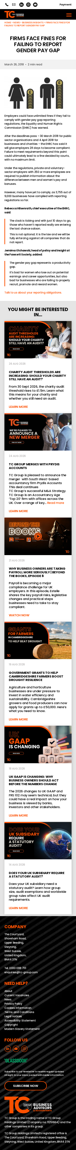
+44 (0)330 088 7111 (6, 4)
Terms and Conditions (19, 1012)
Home (7, 22)
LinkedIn (21, 4)
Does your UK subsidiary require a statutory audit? (38, 868)
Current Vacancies (16, 995)
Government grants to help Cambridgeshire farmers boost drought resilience (38, 674)
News (16, 22)
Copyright (11, 1025)
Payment (66, 4)
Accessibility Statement (20, 1020)
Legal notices (13, 1016)
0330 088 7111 (17, 968)
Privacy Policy (13, 1004)
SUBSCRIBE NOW (25, 1086)
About (8, 991)
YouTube (35, 4)
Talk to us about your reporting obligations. (33, 292)
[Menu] (69, 14)
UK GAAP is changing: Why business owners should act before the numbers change (38, 774)
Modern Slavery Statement (22, 1029)
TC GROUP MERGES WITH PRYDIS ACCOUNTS (38, 465)
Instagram (28, 4)
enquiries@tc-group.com (13, 4)
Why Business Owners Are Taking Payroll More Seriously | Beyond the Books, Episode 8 (38, 570)
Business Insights (32, 22)
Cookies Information (17, 1008)
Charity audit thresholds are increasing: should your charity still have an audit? (38, 367)
